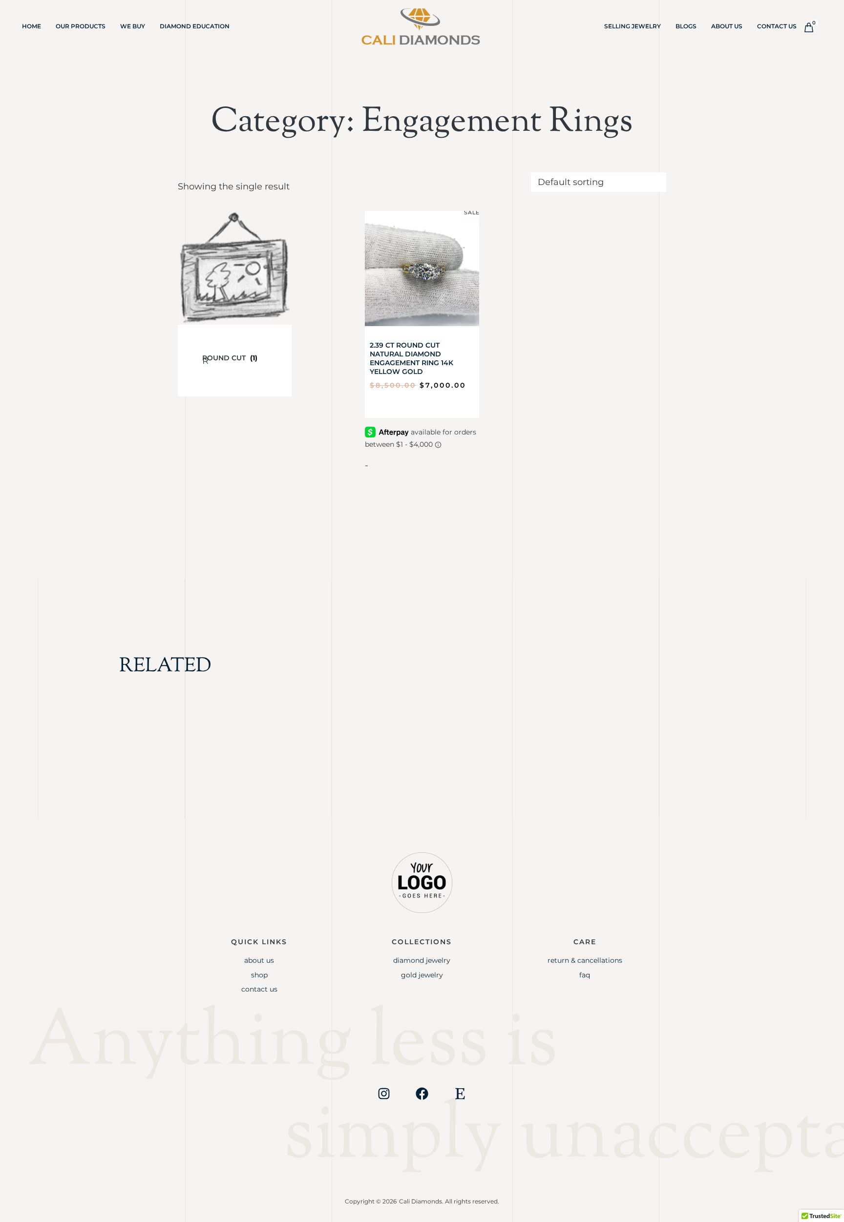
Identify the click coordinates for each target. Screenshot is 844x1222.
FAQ (584, 975)
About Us (726, 26)
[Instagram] (384, 1094)
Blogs (685, 26)
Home (31, 26)
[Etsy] (460, 1094)
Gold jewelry (422, 975)
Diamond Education (195, 26)
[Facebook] (422, 1094)
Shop (259, 975)
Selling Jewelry (632, 26)
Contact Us (777, 26)
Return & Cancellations (585, 960)
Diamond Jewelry (421, 960)
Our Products (81, 26)
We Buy (132, 26)
